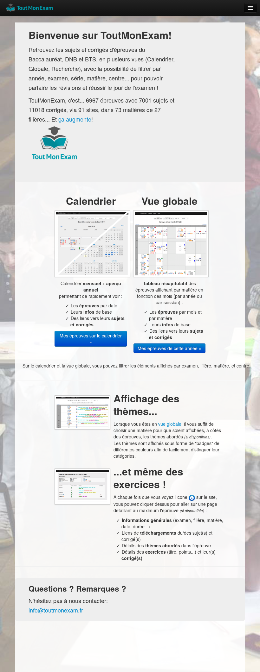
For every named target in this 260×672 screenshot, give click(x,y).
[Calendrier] (92, 243)
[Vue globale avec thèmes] (82, 412)
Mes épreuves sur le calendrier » (91, 338)
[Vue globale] (171, 243)
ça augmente (74, 119)
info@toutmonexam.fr (56, 610)
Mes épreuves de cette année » (169, 348)
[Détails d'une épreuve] (82, 486)
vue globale (169, 424)
